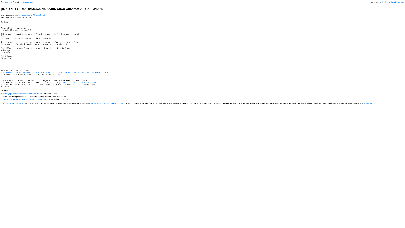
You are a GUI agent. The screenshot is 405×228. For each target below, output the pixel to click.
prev (7, 2)
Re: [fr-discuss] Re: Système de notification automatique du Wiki (28, 99)
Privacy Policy (5, 103)
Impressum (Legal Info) (17, 103)
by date (385, 2)
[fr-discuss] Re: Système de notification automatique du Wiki (50, 8)
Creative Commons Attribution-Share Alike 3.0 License (107, 103)
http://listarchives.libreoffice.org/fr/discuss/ (72, 82)
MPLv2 (189, 103)
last (31, 2)
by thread (392, 2)
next (10, 2)
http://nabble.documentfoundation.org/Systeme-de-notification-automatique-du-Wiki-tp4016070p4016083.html (55, 72)
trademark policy (368, 103)
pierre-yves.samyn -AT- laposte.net (31, 15)
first (21, 2)
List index (400, 2)
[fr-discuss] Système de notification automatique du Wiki (21, 93)
